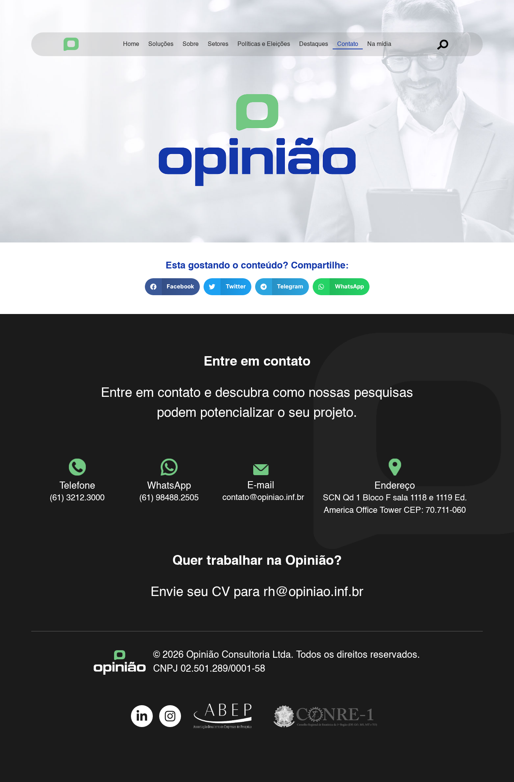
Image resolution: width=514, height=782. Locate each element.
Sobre (190, 44)
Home (131, 44)
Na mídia (379, 44)
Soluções (160, 44)
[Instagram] (170, 716)
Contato (347, 44)
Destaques (313, 44)
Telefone (77, 486)
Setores (218, 44)
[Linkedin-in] (142, 716)
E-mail (260, 486)
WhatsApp (169, 486)
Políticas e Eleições (263, 44)
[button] (172, 286)
